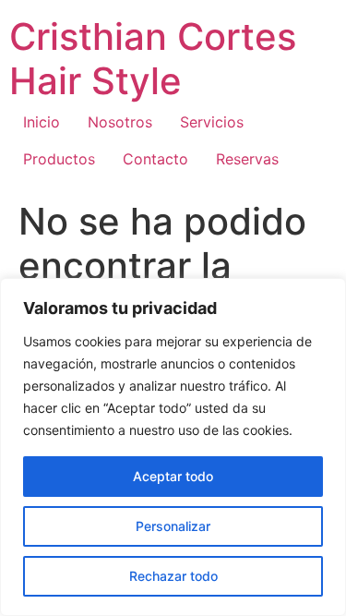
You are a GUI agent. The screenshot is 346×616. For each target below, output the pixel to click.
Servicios (212, 122)
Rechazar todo (173, 576)
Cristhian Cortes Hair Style (152, 58)
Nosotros (120, 122)
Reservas (247, 159)
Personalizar (173, 526)
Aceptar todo (173, 476)
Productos (59, 159)
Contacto (155, 159)
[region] (173, 447)
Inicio (41, 122)
